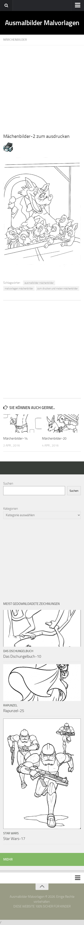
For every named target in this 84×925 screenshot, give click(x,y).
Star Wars (11, 833)
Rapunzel (10, 705)
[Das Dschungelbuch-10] (42, 628)
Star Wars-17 (14, 838)
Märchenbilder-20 (54, 438)
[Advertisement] (42, 87)
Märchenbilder (15, 40)
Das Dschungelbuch (18, 651)
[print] (8, 151)
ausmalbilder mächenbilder (39, 282)
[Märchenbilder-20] (61, 423)
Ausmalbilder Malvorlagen (42, 23)
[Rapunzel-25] (42, 682)
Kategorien (10, 509)
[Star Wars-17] (42, 774)
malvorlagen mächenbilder (19, 288)
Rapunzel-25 (13, 710)
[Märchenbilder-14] (22, 423)
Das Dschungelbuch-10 (22, 656)
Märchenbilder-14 (15, 438)
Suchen (8, 483)
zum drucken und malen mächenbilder (57, 288)
